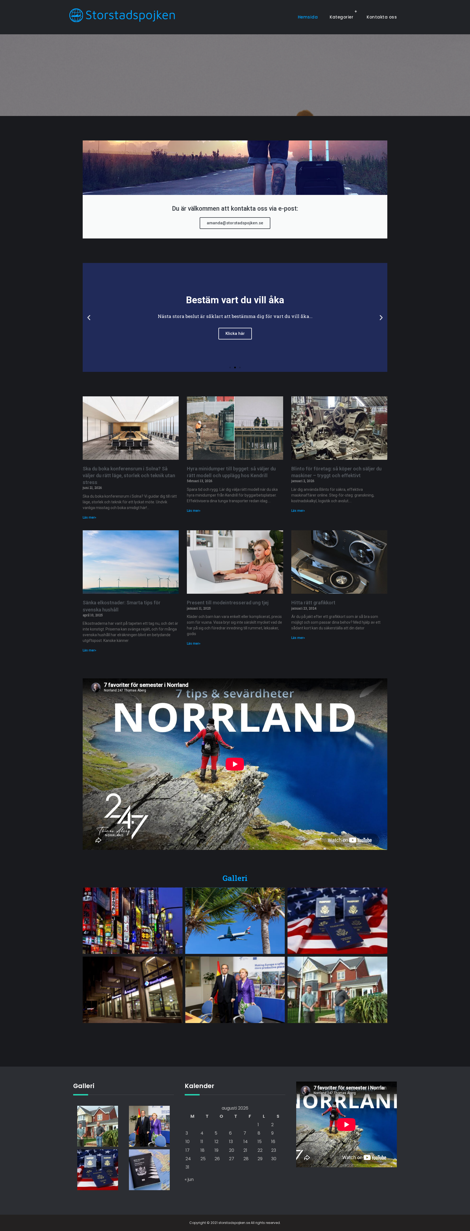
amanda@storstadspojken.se (235, 223)
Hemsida (308, 17)
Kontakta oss (382, 17)
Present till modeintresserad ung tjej (227, 602)
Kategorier (341, 17)
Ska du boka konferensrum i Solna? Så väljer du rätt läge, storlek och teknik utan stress (129, 475)
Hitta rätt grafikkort (313, 602)
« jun (189, 1179)
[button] (88, 317)
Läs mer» (89, 517)
